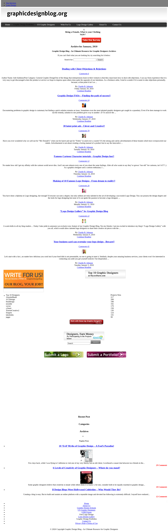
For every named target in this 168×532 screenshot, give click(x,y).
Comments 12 (84, 161)
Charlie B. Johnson (85, 86)
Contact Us (117, 25)
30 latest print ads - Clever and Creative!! (84, 126)
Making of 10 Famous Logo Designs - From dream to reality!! (84, 181)
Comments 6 (84, 74)
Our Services (11, 3)
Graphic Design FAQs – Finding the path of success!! (84, 95)
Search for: (68, 60)
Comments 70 (84, 131)
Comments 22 (84, 216)
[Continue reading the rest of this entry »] (84, 107)
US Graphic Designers (46, 25)
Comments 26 (84, 186)
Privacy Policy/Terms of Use (86, 523)
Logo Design (11, 5)
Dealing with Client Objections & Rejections (84, 69)
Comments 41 (84, 246)
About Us (103, 25)
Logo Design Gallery (85, 25)
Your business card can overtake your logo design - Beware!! (84, 241)
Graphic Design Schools (86, 508)
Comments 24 (84, 100)
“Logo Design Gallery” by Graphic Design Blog (84, 211)
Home (7, 25)
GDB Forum (87, 512)
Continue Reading (84, 91)
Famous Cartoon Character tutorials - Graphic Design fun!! (84, 156)
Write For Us (66, 25)
